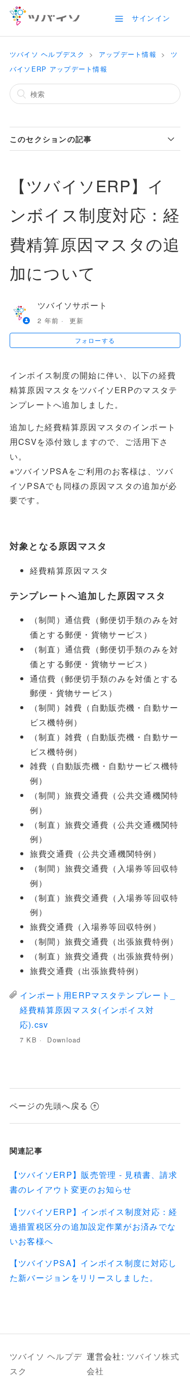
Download (64, 1039)
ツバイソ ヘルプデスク (47, 54)
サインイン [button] (151, 18)
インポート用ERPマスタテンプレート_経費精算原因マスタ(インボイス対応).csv (97, 1009)
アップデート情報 (128, 54)
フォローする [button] (95, 340)
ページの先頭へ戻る (49, 1105)
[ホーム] (45, 22)
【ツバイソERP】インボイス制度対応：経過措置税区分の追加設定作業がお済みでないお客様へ (94, 1226)
